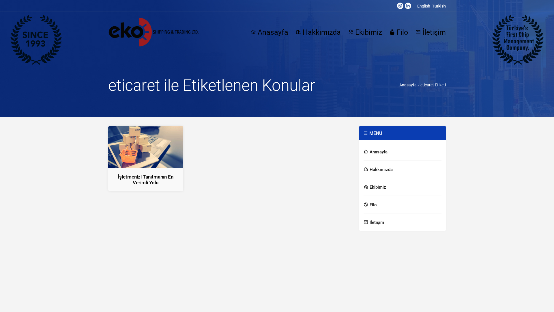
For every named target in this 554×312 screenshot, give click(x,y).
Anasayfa (408, 85)
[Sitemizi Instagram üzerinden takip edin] (400, 6)
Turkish (439, 6)
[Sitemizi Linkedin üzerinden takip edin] (408, 6)
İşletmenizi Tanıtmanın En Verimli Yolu (145, 179)
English (423, 6)
